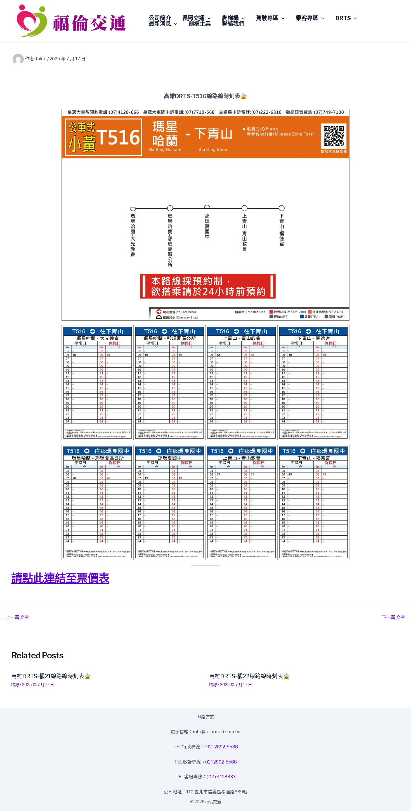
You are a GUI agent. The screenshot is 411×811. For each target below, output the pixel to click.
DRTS (343, 18)
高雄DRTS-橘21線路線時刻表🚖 (51, 676)
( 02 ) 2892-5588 (221, 746)
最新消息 (160, 24)
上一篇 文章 (15, 617)
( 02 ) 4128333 (221, 776)
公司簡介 (160, 18)
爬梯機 (230, 18)
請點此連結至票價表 (60, 578)
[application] (208, 18)
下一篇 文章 (396, 617)
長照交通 (193, 18)
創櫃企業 (199, 24)
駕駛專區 (267, 18)
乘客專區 (307, 18)
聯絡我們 (233, 24)
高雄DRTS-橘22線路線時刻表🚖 (249, 676)
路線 (15, 684)
